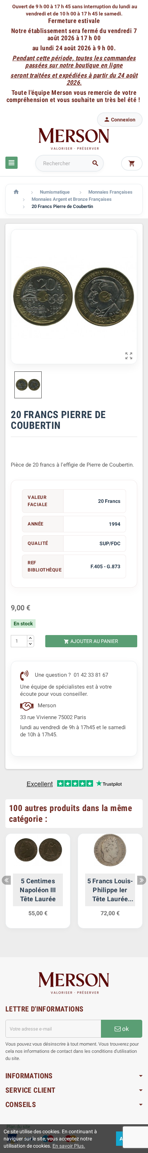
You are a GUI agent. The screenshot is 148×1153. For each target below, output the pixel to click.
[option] (38, 884)
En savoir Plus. (68, 1146)
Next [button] (141, 880)
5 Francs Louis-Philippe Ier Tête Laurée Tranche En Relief (110, 890)
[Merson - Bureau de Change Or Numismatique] (74, 139)
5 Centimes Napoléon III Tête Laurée (38, 890)
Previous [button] (6, 880)
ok (125, 1028)
